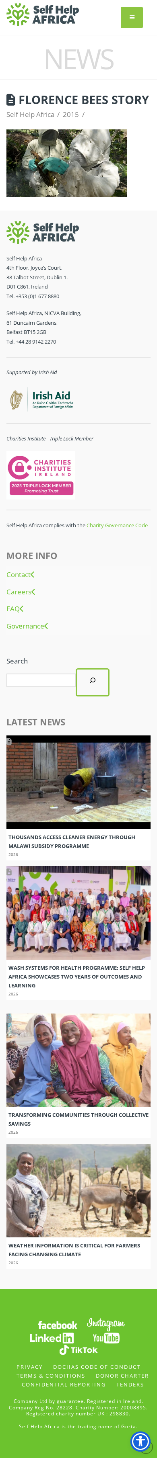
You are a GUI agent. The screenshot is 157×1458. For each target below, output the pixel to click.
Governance (25, 626)
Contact (18, 575)
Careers (18, 592)
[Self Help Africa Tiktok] (78, 1349)
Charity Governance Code (117, 525)
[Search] (92, 682)
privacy (30, 1366)
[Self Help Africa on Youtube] (106, 1337)
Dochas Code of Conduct (96, 1366)
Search (17, 661)
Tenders (130, 1384)
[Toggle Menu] (132, 17)
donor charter (122, 1375)
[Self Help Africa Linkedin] (51, 1337)
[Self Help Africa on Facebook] (58, 1324)
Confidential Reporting (64, 1384)
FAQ (13, 609)
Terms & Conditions (51, 1375)
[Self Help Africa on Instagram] (106, 1324)
